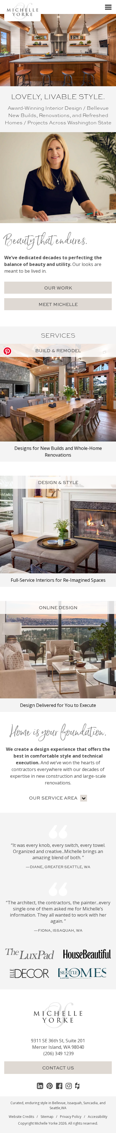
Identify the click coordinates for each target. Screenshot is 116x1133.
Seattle (55, 1108)
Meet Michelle (58, 304)
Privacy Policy (70, 1116)
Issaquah (74, 1103)
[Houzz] (77, 1086)
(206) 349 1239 (58, 1053)
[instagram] (69, 1086)
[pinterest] (49, 1086)
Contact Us (58, 1067)
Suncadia (90, 1103)
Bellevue (59, 1103)
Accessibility (97, 1116)
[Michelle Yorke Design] (22, 10)
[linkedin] (40, 1086)
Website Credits (21, 1116)
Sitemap (47, 1116)
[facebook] (59, 1086)
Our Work (58, 287)
